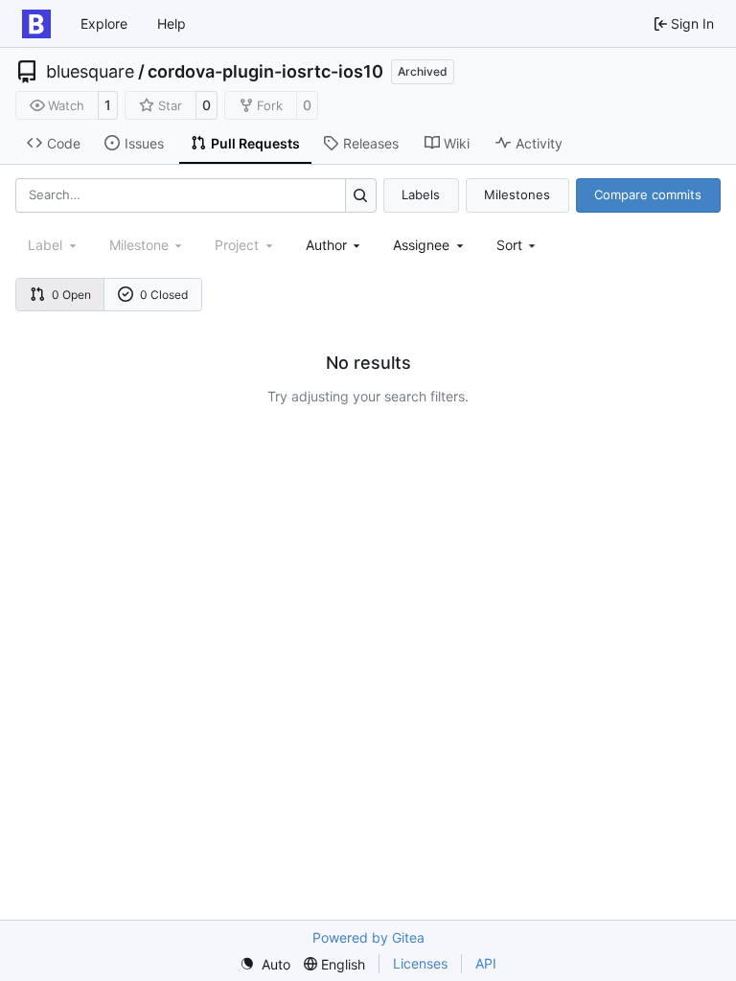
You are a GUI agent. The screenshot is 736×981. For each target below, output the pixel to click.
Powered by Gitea (368, 937)
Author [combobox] (326, 245)
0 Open (71, 294)
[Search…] (361, 195)
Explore (103, 23)
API (485, 963)
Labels (421, 194)
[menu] (518, 244)
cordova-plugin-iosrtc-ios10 (265, 71)
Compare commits (648, 194)
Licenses (420, 963)
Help (171, 23)
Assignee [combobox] (421, 245)
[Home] (36, 24)
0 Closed (164, 294)
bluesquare (90, 71)
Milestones (517, 194)
